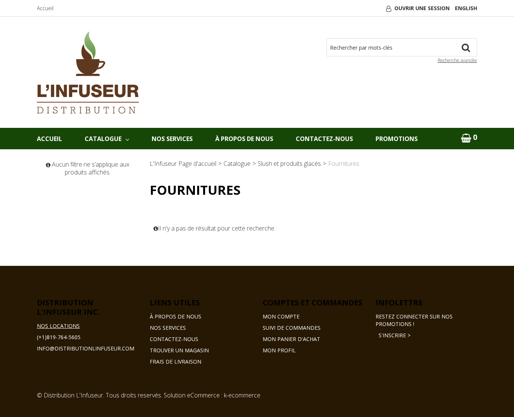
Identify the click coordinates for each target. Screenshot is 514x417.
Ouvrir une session (422, 8)
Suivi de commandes (292, 327)
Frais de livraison (175, 361)
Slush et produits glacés (289, 163)
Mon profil (279, 350)
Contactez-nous (174, 339)
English (466, 8)
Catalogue (103, 139)
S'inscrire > (393, 335)
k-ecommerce (242, 395)
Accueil (45, 8)
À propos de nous (175, 316)
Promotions (397, 139)
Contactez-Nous (324, 139)
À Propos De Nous (244, 139)
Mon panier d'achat (291, 339)
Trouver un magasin (179, 350)
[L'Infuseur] (88, 73)
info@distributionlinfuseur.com (85, 348)
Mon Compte (281, 316)
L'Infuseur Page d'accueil (183, 163)
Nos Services (172, 139)
